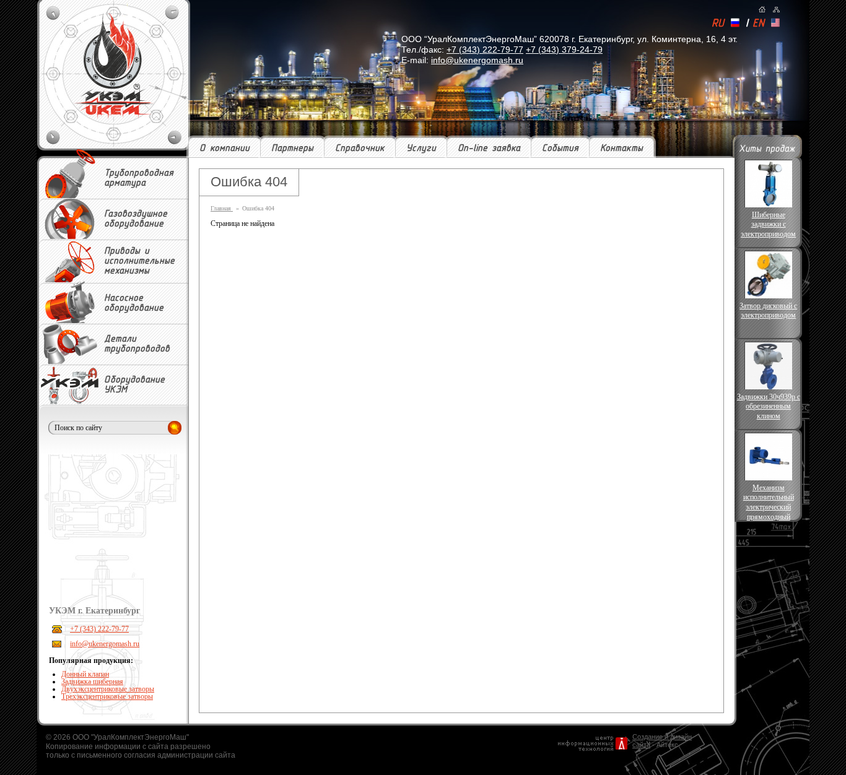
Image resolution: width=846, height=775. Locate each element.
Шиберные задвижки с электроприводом (768, 224)
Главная (222, 208)
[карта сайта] (776, 9)
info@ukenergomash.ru (477, 60)
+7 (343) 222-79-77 (485, 49)
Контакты (621, 148)
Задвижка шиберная (92, 681)
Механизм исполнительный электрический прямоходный (768, 502)
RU (718, 24)
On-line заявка (489, 148)
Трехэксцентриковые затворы (107, 696)
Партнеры (292, 148)
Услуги (421, 148)
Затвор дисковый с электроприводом (768, 310)
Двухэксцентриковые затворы (107, 689)
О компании (224, 148)
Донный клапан (85, 674)
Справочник (360, 148)
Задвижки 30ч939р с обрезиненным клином (768, 406)
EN (758, 24)
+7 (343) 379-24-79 (564, 49)
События (560, 148)
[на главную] (762, 9)
